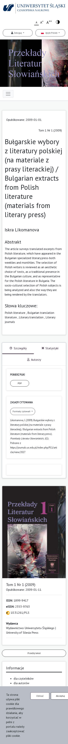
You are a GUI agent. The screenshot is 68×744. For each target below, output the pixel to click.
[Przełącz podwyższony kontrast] (57, 21)
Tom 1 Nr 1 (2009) (50, 130)
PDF (20, 383)
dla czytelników (24, 678)
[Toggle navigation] (8, 94)
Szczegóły (20, 348)
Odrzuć (39, 695)
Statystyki (52, 348)
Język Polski (51, 32)
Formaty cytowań (22, 411)
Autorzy (36, 359)
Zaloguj (17, 32)
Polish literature (15, 313)
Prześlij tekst (34, 653)
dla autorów (21, 683)
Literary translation (31, 317)
